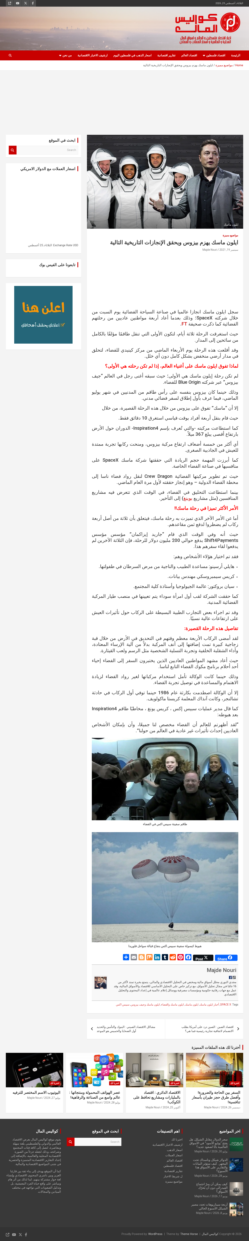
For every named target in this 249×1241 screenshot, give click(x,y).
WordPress (155, 1234)
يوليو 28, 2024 (112, 1102)
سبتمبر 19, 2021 (228, 249)
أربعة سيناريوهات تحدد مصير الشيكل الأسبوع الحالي (209, 1206)
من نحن (67, 55)
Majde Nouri (210, 249)
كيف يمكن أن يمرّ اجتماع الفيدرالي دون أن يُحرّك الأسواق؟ (212, 1187)
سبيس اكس (123, 1004)
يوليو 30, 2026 (219, 1151)
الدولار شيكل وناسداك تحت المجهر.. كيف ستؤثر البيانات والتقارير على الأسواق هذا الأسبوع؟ (210, 1165)
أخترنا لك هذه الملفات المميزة (216, 1047)
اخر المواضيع (229, 1131)
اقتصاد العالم (189, 55)
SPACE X (225, 1004)
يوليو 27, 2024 (52, 1097)
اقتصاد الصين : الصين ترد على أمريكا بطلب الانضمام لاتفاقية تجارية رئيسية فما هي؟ (207, 1029)
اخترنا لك (234, 1083)
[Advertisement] (124, 99)
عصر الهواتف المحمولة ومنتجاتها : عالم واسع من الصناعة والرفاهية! (94, 1095)
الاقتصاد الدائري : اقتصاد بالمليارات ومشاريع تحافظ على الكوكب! (156, 1097)
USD (75, 245)
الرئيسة (235, 55)
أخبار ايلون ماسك (209, 1004)
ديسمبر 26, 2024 (230, 1107)
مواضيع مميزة (230, 235)
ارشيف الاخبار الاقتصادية (93, 55)
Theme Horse (189, 1234)
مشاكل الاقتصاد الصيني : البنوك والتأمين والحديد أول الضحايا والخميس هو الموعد (126, 1029)
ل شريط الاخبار (173, 1176)
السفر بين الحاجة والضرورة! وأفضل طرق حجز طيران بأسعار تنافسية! (216, 1097)
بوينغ (187, 498)
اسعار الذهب (174, 1150)
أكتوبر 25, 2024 (171, 1107)
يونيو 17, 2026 (219, 1196)
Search (13, 150)
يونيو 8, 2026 (220, 1213)
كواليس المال (210, 1234)
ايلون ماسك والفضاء (172, 1004)
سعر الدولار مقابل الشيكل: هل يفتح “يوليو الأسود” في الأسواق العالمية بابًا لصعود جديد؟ (208, 1143)
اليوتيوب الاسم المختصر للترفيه (36, 1092)
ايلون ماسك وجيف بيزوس (145, 1004)
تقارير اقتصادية (166, 55)
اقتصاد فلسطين (215, 55)
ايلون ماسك (191, 1004)
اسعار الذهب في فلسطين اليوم (132, 55)
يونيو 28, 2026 (219, 1175)
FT (184, 324)
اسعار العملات (173, 1155)
